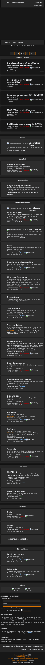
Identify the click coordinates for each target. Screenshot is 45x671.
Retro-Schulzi (24, 68)
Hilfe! (9, 245)
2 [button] (18, 53)
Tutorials (11, 449)
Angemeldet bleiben (14, 610)
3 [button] (21, 53)
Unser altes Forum (34, 144)
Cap (21, 496)
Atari (14, 332)
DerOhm (22, 316)
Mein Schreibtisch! (16, 491)
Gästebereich (23, 180)
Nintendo (36, 330)
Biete (9, 512)
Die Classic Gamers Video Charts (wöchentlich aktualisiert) (23, 64)
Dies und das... (22, 549)
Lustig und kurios (15, 554)
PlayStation (30, 434)
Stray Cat (23, 253)
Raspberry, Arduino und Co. (20, 262)
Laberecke (12, 569)
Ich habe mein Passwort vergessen (12, 608)
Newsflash (22, 159)
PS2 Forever (32, 633)
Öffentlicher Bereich (22, 203)
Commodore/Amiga (23, 330)
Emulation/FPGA (15, 341)
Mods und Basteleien (17, 277)
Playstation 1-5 (23, 332)
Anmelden (4, 596)
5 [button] (26, 53)
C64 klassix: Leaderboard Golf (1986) (24, 124)
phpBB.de (31, 660)
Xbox (23, 434)
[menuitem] (6, 2)
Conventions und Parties (19, 379)
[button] (12, 53)
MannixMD (28, 655)
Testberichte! (13, 308)
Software (11, 429)
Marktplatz (22, 507)
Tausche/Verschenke (17, 539)
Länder (22, 585)
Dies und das (13, 396)
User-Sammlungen (16, 363)
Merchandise (35, 229)
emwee (22, 386)
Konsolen (33, 416)
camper (22, 516)
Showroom (22, 466)
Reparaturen (13, 297)
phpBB (16, 658)
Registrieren (14, 596)
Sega (17, 434)
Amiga (35, 433)
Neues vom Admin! (16, 164)
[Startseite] (22, 24)
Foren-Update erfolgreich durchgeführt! (19, 81)
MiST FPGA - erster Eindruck (21, 110)
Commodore (21, 433)
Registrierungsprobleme (19, 185)
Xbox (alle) (33, 332)
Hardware (11, 412)
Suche (10, 525)
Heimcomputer (22, 416)
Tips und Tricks (14, 325)
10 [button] (31, 53)
